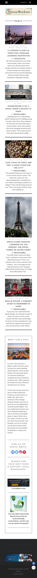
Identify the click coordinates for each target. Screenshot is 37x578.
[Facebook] (13, 452)
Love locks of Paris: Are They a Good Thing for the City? (18, 165)
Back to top (18, 573)
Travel (11, 47)
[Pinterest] (24, 452)
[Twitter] (16, 452)
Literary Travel (18, 46)
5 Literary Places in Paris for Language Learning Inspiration (18, 53)
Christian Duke (19, 58)
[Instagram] (20, 452)
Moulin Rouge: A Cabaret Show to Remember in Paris (18, 303)
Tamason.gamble (20, 114)
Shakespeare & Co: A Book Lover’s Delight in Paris (18, 108)
